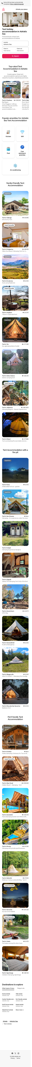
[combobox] (15, 44)
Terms (18, 1058)
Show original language (17, 4)
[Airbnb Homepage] (3, 9)
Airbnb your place (21, 9)
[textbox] (9, 51)
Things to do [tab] (20, 988)
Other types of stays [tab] (8, 988)
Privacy (13, 1058)
